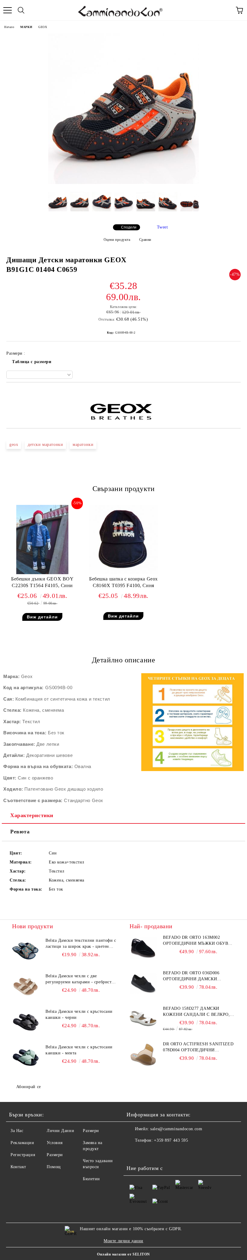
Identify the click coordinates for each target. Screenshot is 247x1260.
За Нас (17, 1130)
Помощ (54, 1167)
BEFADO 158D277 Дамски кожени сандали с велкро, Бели (196, 1012)
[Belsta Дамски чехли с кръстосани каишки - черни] (25, 1022)
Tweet (162, 227)
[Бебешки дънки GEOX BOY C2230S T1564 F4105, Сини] (42, 573)
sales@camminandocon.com (176, 1129)
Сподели (128, 227)
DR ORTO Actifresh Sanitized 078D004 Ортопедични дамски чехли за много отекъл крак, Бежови (198, 1047)
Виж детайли (42, 616)
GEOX (42, 27)
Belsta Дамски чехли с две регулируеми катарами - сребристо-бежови (80, 979)
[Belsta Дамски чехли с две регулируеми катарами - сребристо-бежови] (25, 986)
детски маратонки (45, 444)
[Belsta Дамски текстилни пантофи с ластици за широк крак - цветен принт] (25, 951)
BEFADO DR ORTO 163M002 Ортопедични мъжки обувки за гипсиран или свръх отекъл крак (198, 941)
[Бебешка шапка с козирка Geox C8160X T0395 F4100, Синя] (123, 573)
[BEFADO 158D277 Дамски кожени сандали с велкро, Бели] (143, 1019)
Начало (9, 27)
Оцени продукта (117, 240)
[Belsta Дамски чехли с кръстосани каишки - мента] (25, 1057)
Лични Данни (60, 1130)
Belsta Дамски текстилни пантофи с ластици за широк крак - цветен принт (80, 944)
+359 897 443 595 (171, 1140)
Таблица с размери (32, 361)
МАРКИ (26, 27)
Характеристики (31, 815)
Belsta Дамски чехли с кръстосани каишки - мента (79, 1050)
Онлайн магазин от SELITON (123, 1254)
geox (13, 444)
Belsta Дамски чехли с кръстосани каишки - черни (79, 1014)
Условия (55, 1142)
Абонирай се (28, 1086)
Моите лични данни (123, 1241)
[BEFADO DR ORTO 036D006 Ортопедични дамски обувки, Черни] (143, 983)
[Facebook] (134, 1152)
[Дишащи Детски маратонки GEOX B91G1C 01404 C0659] (123, 182)
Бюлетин (91, 1179)
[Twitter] (147, 1152)
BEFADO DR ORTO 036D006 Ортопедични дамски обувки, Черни (191, 976)
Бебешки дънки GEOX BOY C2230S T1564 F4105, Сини (42, 582)
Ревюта (20, 832)
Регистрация (23, 1155)
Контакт (18, 1167)
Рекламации (22, 1142)
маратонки (83, 444)
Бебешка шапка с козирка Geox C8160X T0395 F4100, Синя (123, 582)
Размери (55, 1155)
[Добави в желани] (236, 392)
